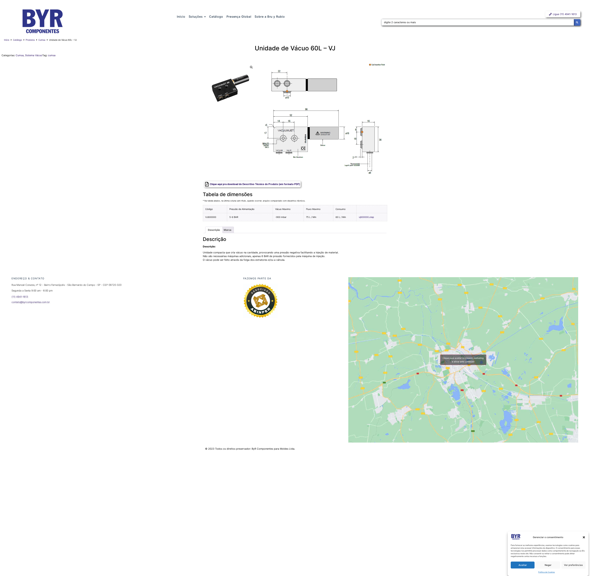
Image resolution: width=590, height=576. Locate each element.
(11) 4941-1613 (20, 296)
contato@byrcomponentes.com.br (31, 302)
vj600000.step (366, 217)
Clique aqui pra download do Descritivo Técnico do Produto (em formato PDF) (255, 184)
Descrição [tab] (214, 229)
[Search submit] (577, 22)
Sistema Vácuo (33, 55)
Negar (548, 565)
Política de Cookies (546, 572)
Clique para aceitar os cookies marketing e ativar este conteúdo (463, 360)
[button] (583, 537)
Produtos (30, 40)
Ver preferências (573, 565)
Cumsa (41, 40)
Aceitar (523, 565)
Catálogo (17, 40)
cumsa (51, 55)
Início (6, 40)
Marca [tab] (227, 229)
